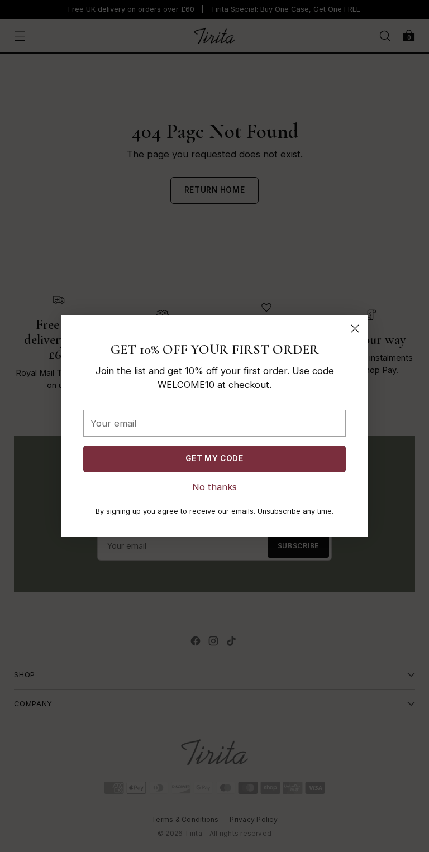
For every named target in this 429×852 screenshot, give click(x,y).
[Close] (355, 328)
